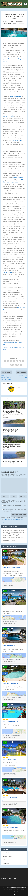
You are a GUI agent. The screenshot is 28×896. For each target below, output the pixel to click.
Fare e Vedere (20, 21)
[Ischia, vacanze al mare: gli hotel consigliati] (14, 455)
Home (4, 890)
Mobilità (22, 890)
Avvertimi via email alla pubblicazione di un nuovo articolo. (13, 510)
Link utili (5, 860)
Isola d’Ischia (16, 892)
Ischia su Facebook (7, 856)
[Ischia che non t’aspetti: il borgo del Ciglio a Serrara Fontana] (14, 439)
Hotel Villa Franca (16, 182)
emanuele (13, 21)
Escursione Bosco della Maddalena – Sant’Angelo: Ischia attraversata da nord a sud (13, 413)
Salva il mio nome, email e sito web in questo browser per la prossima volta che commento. (13, 501)
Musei (10, 892)
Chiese (18, 890)
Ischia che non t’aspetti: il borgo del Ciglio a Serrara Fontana (12, 446)
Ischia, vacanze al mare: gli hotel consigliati (12, 462)
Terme (14, 24)
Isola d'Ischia (7, 24)
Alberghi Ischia (6, 853)
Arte (15, 890)
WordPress (24, 887)
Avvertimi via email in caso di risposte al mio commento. (13, 506)
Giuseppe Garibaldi (8, 116)
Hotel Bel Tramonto (17, 178)
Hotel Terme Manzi (17, 140)
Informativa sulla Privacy (9, 878)
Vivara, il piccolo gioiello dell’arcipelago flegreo (11, 430)
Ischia (12, 568)
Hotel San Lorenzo (15, 96)
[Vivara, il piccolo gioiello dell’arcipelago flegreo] (14, 423)
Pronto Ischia (6, 863)
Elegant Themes (11, 887)
